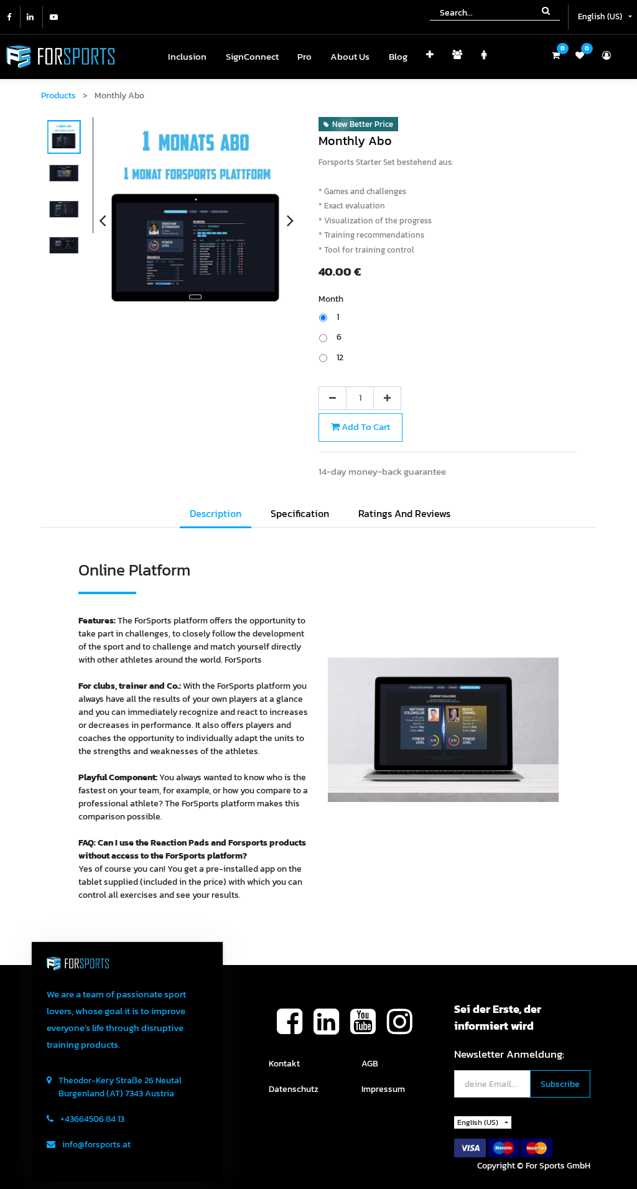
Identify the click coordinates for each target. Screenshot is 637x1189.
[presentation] (102, 220)
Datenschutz (293, 1089)
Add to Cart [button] (365, 426)
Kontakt (284, 1063)
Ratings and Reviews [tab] (404, 513)
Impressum (383, 1089)
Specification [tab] (300, 513)
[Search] (546, 10)
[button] (429, 57)
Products (58, 95)
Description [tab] (215, 513)
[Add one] (387, 398)
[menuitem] (187, 57)
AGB (369, 1063)
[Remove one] (332, 398)
